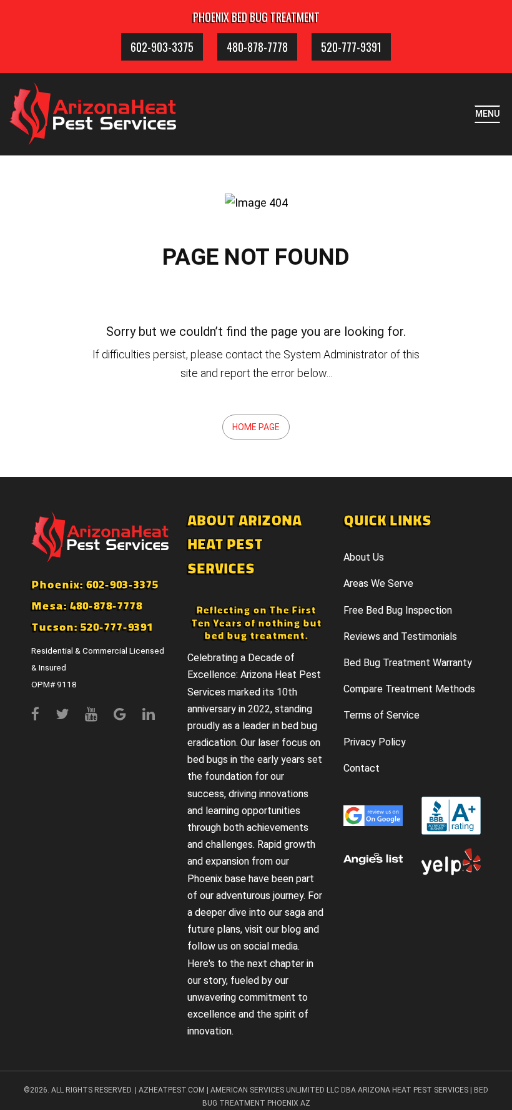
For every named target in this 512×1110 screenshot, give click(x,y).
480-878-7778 (257, 47)
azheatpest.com (172, 1090)
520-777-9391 (351, 47)
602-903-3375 (162, 47)
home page (256, 427)
